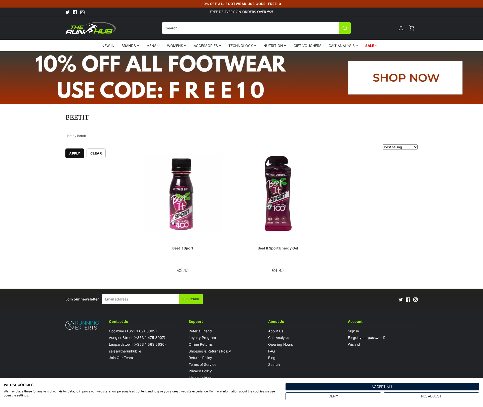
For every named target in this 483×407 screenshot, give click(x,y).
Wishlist (354, 344)
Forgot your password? (367, 337)
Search (274, 364)
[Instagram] (82, 11)
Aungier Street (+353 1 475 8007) (137, 337)
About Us (275, 331)
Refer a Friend (200, 331)
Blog (271, 357)
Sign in (353, 331)
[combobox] (250, 28)
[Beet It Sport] (182, 193)
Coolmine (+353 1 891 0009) (133, 331)
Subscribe (191, 299)
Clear (96, 153)
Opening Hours (280, 344)
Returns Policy (200, 357)
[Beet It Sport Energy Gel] (277, 193)
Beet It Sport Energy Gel (278, 248)
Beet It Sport (182, 248)
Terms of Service (202, 364)
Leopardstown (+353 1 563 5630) (137, 344)
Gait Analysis (278, 337)
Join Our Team (121, 357)
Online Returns (201, 344)
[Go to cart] (412, 28)
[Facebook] (75, 11)
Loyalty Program (202, 337)
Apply (74, 153)
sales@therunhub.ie (125, 351)
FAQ (271, 351)
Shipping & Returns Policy (210, 351)
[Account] (401, 28)
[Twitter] (67, 11)
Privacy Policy (200, 371)
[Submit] (345, 28)
